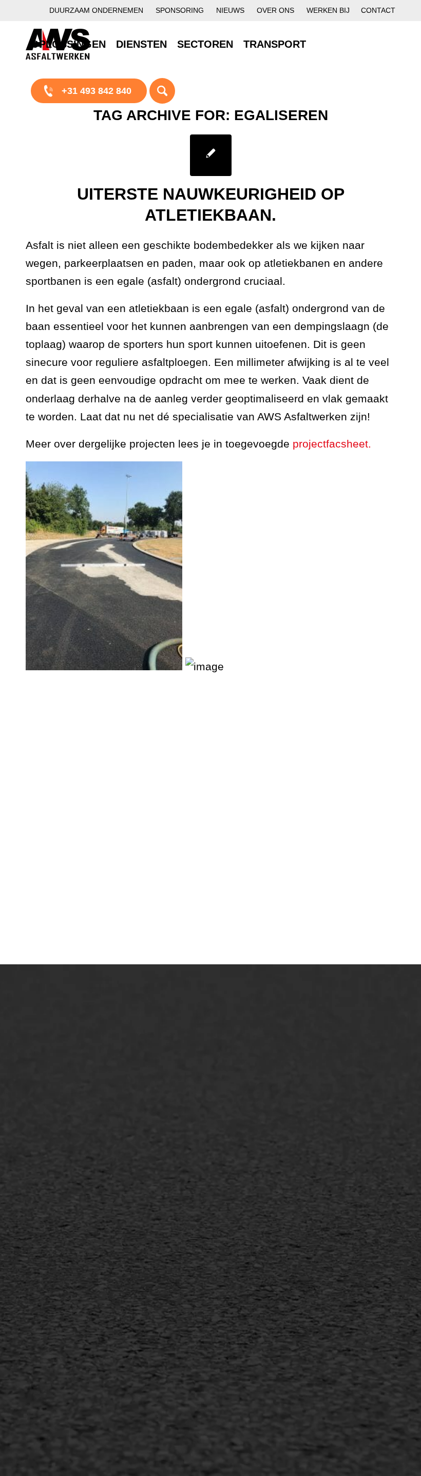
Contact (378, 10)
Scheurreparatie (265, 1050)
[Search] (162, 90)
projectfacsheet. (333, 444)
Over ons (275, 10)
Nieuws (230, 10)
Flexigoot (251, 1085)
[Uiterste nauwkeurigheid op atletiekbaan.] (211, 155)
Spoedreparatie (67, 1130)
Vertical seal (257, 1103)
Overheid (54, 1277)
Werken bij (328, 10)
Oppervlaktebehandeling (86, 1113)
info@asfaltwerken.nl (362, 1078)
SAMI (243, 1068)
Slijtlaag (150, 1120)
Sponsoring (180, 10)
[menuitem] (96, 10)
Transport (153, 1173)
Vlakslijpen (254, 1120)
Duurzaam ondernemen (96, 10)
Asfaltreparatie (65, 1078)
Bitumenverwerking (75, 1095)
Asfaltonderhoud (69, 1060)
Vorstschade (257, 1138)
